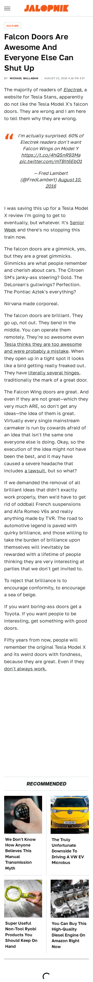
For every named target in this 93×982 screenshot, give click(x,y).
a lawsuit (35, 470)
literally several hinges (53, 372)
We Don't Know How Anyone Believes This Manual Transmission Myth (20, 854)
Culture (12, 25)
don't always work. (25, 668)
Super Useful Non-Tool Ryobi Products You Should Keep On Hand (21, 935)
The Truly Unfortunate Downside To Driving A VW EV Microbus (68, 851)
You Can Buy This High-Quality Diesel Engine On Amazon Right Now (69, 935)
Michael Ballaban (24, 78)
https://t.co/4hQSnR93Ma (50, 155)
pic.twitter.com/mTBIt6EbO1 (50, 161)
